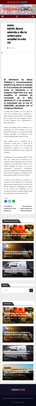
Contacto (22, 402)
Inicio (12, 402)
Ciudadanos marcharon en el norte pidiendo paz (10, 208)
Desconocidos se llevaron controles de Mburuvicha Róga (26, 208)
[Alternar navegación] (17, 16)
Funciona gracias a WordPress (10, 398)
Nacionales (10, 25)
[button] (30, 16)
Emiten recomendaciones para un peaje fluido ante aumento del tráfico (17, 372)
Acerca (17, 402)
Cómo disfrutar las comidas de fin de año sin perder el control (17, 235)
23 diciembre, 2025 (11, 375)
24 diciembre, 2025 (11, 318)
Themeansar (30, 398)
